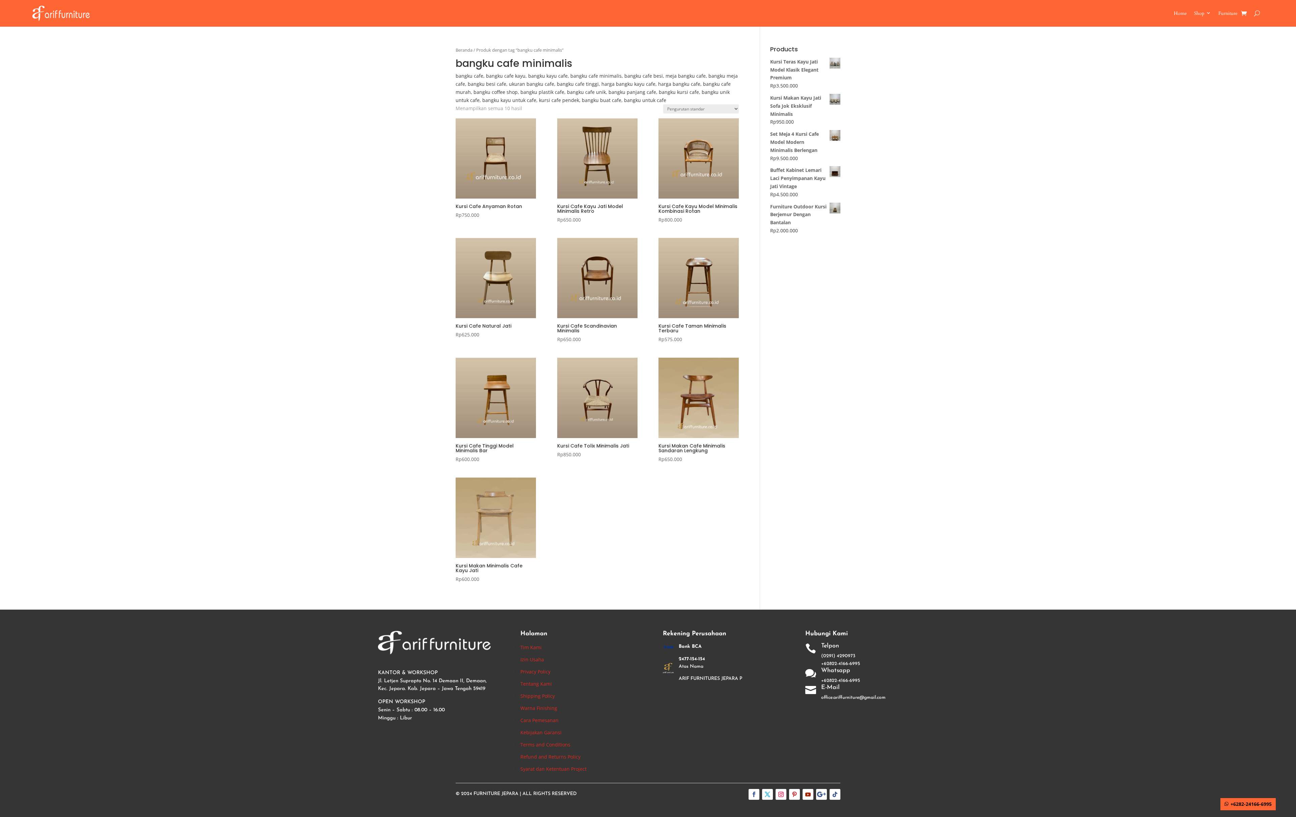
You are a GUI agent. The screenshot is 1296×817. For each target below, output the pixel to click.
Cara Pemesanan (539, 720)
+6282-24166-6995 (1251, 804)
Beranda (464, 50)
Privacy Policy (535, 671)
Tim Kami (531, 647)
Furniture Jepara (496, 793)
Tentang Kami (536, 684)
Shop (1199, 13)
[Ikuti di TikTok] (835, 794)
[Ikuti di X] (767, 794)
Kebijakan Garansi (541, 732)
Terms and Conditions (545, 744)
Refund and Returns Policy (550, 757)
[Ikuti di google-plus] (821, 794)
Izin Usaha (532, 659)
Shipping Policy (537, 696)
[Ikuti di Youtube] (808, 794)
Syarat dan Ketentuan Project (553, 769)
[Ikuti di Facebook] (754, 794)
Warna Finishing (538, 708)
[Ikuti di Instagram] (781, 794)
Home (1180, 13)
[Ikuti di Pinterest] (794, 794)
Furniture (1227, 13)
